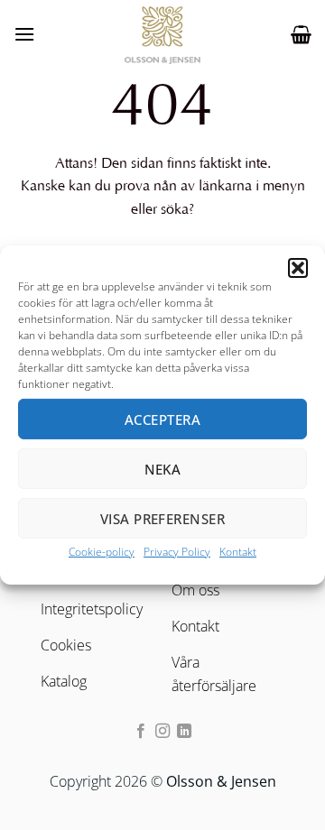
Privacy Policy (177, 551)
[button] (298, 268)
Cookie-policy (102, 551)
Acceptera (162, 419)
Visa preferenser (162, 518)
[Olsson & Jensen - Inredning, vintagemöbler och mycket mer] (162, 34)
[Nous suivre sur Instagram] (162, 732)
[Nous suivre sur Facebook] (140, 732)
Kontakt (237, 551)
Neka (162, 468)
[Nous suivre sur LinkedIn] (184, 732)
